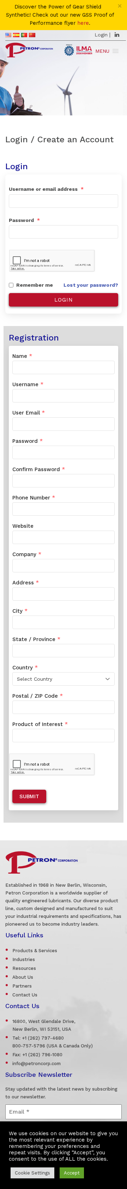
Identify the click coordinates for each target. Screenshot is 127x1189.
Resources (24, 968)
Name (22, 356)
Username (27, 384)
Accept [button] (72, 1173)
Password (24, 220)
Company (26, 554)
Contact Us (24, 994)
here (83, 23)
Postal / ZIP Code (37, 696)
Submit (29, 796)
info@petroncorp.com (36, 1063)
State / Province (36, 639)
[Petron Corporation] (29, 49)
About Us (22, 977)
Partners (22, 986)
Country (25, 667)
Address (25, 582)
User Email (28, 413)
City (20, 611)
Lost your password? (91, 285)
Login (101, 35)
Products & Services (34, 950)
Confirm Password (38, 469)
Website (23, 526)
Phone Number (33, 498)
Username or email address (46, 189)
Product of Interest (40, 724)
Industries (23, 959)
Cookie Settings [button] (32, 1173)
